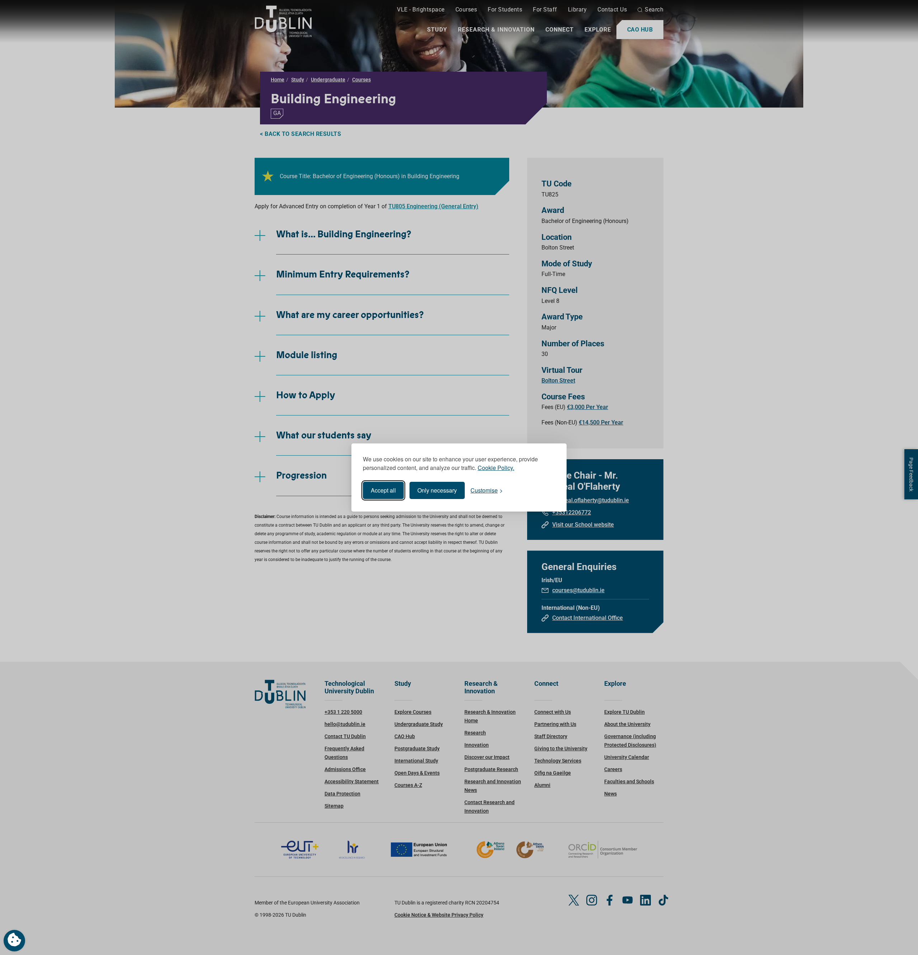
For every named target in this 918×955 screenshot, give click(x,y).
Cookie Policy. (496, 468)
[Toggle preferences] (14, 940)
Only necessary (437, 490)
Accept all (383, 490)
